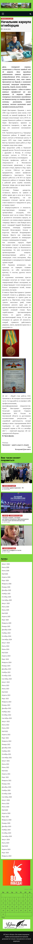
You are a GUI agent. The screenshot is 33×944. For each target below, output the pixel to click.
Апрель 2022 (6, 735)
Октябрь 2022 (6, 715)
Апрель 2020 (6, 813)
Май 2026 (5, 574)
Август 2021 (6, 761)
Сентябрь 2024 (7, 639)
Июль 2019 (5, 843)
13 (16, 903)
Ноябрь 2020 (6, 790)
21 (21, 907)
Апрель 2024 (6, 656)
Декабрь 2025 (6, 590)
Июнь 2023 (5, 689)
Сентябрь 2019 (7, 836)
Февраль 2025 (6, 623)
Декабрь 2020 (6, 787)
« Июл (3, 917)
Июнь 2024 (5, 649)
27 (16, 910)
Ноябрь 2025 (6, 594)
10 (3, 903)
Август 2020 (6, 800)
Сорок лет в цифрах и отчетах (11, 550)
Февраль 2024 (6, 662)
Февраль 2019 (6, 856)
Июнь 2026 (5, 571)
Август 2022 (6, 721)
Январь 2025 (6, 626)
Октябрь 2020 (6, 794)
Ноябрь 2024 (6, 633)
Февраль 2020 (6, 820)
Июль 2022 (5, 725)
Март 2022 (5, 738)
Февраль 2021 (6, 780)
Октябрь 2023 (6, 676)
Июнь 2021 (5, 767)
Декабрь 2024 (6, 630)
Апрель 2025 (6, 616)
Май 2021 (5, 771)
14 (21, 903)
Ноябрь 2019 (6, 830)
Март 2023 (5, 699)
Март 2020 (5, 817)
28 (21, 910)
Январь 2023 (6, 705)
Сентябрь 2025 (7, 600)
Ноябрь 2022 (6, 712)
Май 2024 (5, 653)
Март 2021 (5, 777)
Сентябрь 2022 (7, 718)
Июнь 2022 (5, 728)
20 (16, 907)
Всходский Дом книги (23, 448)
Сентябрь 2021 (7, 758)
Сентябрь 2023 (7, 679)
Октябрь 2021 (6, 754)
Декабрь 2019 (6, 826)
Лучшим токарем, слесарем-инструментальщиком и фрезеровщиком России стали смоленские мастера (15, 519)
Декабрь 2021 (6, 748)
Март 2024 (5, 659)
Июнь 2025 (5, 610)
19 (12, 907)
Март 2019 (5, 853)
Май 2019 (5, 846)
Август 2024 (6, 643)
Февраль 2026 (6, 584)
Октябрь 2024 (6, 636)
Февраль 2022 (6, 741)
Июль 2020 (5, 803)
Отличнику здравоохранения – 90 (12, 488)
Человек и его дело (7, 18)
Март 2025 (5, 620)
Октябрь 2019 (6, 833)
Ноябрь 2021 (6, 751)
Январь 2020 (6, 823)
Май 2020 (5, 810)
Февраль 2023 (6, 702)
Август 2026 (6, 564)
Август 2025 (6, 603)
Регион (5, 515)
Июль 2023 (5, 685)
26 (12, 910)
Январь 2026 (6, 587)
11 (7, 903)
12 (12, 903)
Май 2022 (5, 731)
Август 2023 (6, 682)
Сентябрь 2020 (7, 797)
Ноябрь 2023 (6, 672)
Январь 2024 (6, 666)
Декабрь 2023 (6, 669)
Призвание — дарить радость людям (15, 444)
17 (3, 907)
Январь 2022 (6, 744)
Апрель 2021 (6, 774)
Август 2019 (6, 839)
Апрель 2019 (6, 849)
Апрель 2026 (6, 577)
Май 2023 (5, 692)
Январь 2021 (6, 784)
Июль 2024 (5, 646)
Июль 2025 (5, 607)
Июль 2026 (5, 567)
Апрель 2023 (6, 695)
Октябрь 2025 (6, 597)
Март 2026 (5, 580)
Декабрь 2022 (6, 708)
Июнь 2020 (5, 807)
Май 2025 (5, 613)
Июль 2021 (5, 764)
